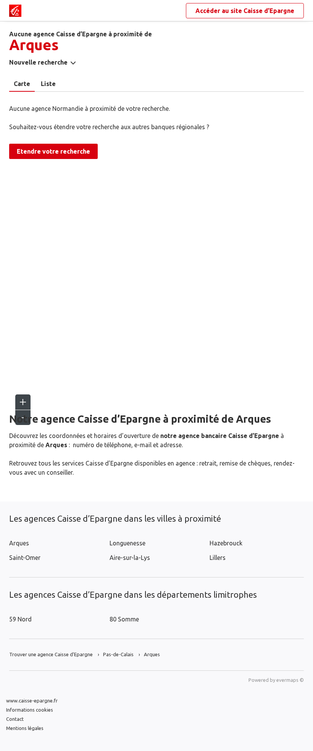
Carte (22, 83)
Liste (48, 83)
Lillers (218, 557)
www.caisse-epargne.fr (32, 700)
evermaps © (290, 680)
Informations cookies (29, 709)
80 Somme (124, 619)
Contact (15, 719)
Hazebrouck (226, 543)
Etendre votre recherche (53, 151)
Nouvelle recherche (38, 62)
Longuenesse (127, 543)
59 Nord (20, 619)
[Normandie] (15, 11)
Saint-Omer (24, 557)
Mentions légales (25, 728)
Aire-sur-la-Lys (130, 557)
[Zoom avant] (23, 402)
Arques (19, 543)
